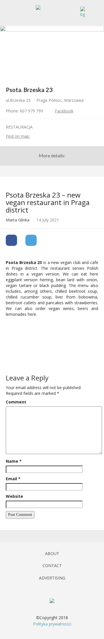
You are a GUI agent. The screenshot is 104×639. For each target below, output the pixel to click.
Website (14, 496)
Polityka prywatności (52, 624)
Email (13, 478)
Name (14, 461)
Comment (16, 402)
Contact (52, 565)
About (52, 553)
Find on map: (18, 136)
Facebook (64, 111)
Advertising (52, 578)
